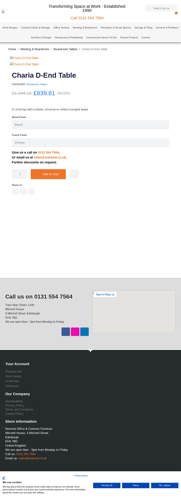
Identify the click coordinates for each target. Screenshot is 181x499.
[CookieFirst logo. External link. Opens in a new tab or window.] (4, 478)
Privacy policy (81, 475)
